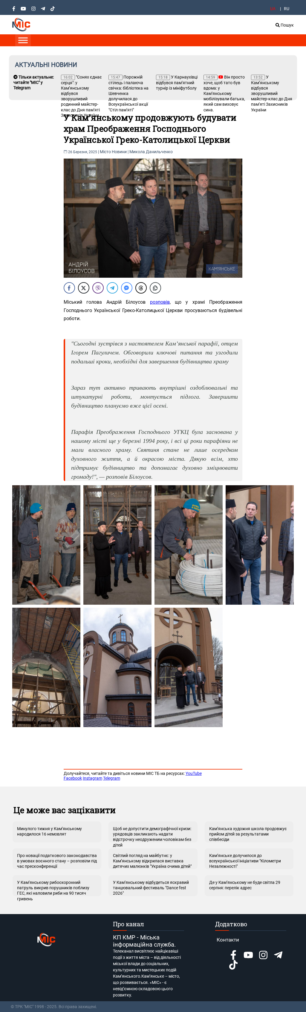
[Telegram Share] (112, 288)
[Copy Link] (155, 288)
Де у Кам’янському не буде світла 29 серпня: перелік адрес (244, 885)
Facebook (73, 778)
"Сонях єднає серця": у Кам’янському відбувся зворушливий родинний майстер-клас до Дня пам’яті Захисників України (81, 96)
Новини (119, 151)
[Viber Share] (98, 288)
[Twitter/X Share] (83, 288)
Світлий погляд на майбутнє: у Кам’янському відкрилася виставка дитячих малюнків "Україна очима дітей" (152, 861)
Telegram (111, 778)
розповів (160, 302)
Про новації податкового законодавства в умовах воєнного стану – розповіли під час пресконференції (57, 861)
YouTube (194, 773)
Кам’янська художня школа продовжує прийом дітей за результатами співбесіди (248, 834)
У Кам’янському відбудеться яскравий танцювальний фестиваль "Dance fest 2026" (151, 888)
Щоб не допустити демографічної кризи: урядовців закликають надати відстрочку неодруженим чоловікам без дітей (152, 834)
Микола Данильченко (151, 151)
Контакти (228, 940)
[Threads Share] (141, 288)
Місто (105, 151)
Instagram (92, 778)
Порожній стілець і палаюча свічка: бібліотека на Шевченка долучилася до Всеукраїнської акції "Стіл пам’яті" (128, 93)
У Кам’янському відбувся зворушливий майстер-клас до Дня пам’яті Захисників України (271, 93)
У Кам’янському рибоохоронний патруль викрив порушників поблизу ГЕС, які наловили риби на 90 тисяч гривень (53, 888)
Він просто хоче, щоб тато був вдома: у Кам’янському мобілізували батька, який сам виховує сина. (224, 93)
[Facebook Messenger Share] (126, 288)
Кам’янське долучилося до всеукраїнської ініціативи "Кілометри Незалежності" (245, 861)
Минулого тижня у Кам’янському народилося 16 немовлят (49, 831)
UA (273, 8)
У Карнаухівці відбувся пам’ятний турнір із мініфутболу (177, 82)
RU (286, 8)
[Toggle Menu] (23, 40)
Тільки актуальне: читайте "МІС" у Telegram (33, 82)
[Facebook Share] (69, 288)
